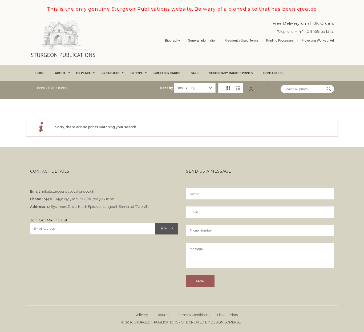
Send (200, 280)
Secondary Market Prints (231, 73)
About (60, 73)
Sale (195, 73)
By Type (137, 73)
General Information (202, 40)
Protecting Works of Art (317, 40)
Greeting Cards (166, 73)
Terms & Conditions (193, 315)
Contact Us (272, 73)
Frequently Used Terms (241, 40)
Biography (172, 40)
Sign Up (166, 228)
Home (39, 73)
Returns (163, 315)
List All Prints (227, 315)
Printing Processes (279, 40)
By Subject (111, 73)
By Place (83, 73)
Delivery (141, 315)
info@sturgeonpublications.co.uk (68, 191)
